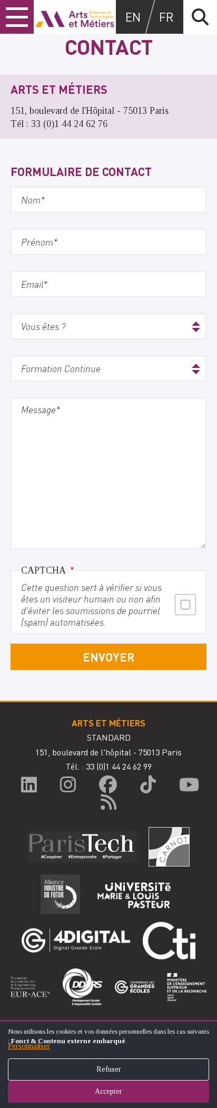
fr (166, 16)
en (133, 16)
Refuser (108, 1069)
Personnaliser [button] (29, 1046)
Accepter (108, 1091)
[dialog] (108, 1064)
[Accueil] (74, 17)
